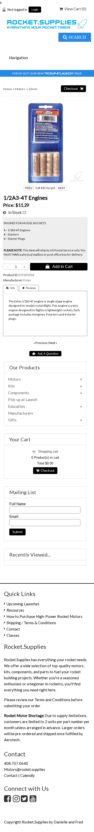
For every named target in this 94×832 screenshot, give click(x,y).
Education (16, 406)
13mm (32, 89)
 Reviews (29, 288)
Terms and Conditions (52, 699)
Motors (20, 89)
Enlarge (49, 188)
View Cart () (74, 9)
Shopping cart (48, 451)
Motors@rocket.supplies (24, 769)
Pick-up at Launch (22, 399)
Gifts (12, 420)
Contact (13, 629)
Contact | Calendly (19, 775)
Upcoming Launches (23, 604)
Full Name (17, 503)
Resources (15, 610)
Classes (13, 635)
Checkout (46, 470)
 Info (10, 288)
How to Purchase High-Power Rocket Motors (44, 616)
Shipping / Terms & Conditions (31, 622)
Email (13, 516)
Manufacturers (20, 413)
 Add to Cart (58, 266)
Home (7, 89)
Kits (11, 386)
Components (18, 392)
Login (35, 9)
